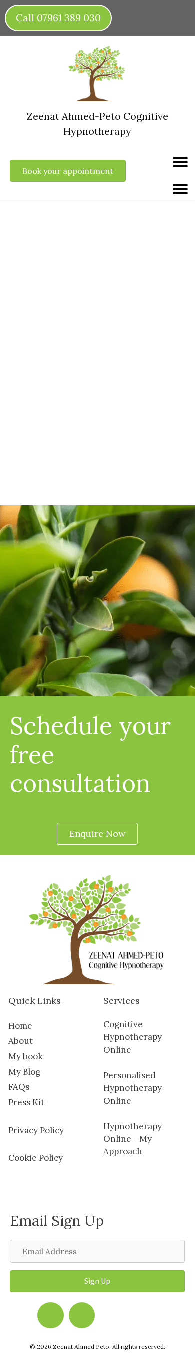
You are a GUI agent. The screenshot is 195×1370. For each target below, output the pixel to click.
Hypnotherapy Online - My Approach (133, 1139)
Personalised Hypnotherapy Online (133, 1088)
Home (20, 1025)
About (20, 1040)
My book (25, 1056)
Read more (47, 454)
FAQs (19, 1086)
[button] (97, 1281)
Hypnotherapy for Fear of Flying (88, 270)
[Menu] (180, 162)
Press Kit (26, 1102)
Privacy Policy (36, 1130)
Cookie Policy (35, 1157)
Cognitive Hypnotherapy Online (133, 1037)
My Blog (24, 1071)
